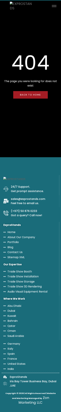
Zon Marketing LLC (33, 400)
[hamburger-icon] (54, 6)
